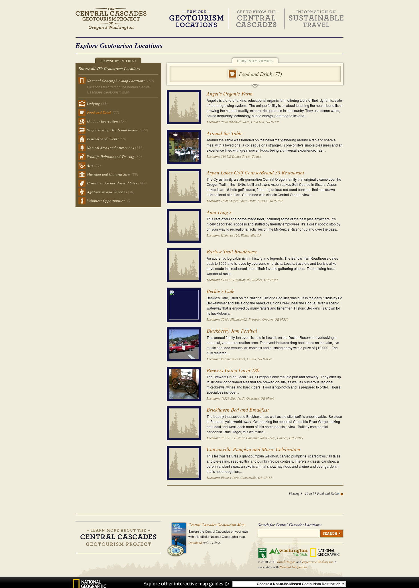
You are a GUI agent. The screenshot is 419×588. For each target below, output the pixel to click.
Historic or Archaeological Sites (117, 183)
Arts (94, 165)
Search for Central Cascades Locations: (290, 524)
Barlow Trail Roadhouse (232, 251)
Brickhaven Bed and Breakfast (238, 409)
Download (195, 542)
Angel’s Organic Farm (230, 93)
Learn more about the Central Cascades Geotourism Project (118, 537)
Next (342, 494)
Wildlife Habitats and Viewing (114, 156)
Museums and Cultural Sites (112, 174)
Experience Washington (318, 561)
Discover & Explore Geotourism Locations (196, 19)
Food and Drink (103, 112)
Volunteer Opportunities (108, 200)
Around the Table (225, 133)
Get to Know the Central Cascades (256, 19)
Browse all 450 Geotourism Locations (109, 69)
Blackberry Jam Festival (232, 330)
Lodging (97, 103)
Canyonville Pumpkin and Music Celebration (253, 449)
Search (331, 533)
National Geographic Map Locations (120, 80)
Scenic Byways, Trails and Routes (117, 130)
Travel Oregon (286, 561)
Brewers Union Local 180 (233, 370)
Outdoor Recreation (107, 121)
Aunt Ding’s (219, 212)
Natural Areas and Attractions (115, 147)
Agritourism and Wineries (110, 191)
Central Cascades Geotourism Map (216, 524)
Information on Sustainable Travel (316, 19)
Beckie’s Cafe (220, 291)
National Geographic (294, 567)
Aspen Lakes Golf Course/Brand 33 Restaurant (255, 172)
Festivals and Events (106, 138)
